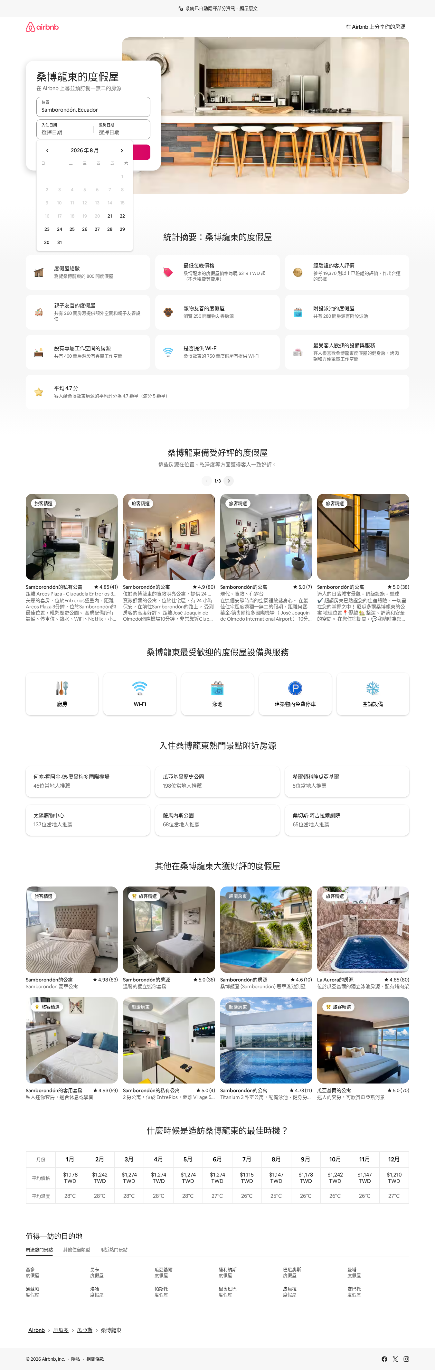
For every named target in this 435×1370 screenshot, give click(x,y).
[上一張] (207, 481)
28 (109, 229)
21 (110, 216)
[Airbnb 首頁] (42, 27)
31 (59, 242)
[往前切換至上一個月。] (48, 151)
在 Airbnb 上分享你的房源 (375, 26)
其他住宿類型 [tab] (76, 1250)
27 (97, 229)
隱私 (75, 1359)
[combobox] (93, 110)
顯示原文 (249, 8)
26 (84, 229)
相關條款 (95, 1359)
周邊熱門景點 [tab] (39, 1250)
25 (72, 229)
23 (47, 229)
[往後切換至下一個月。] (122, 151)
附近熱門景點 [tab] (114, 1250)
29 (122, 229)
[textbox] (65, 132)
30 (47, 242)
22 (122, 216)
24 (59, 229)
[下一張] (228, 481)
